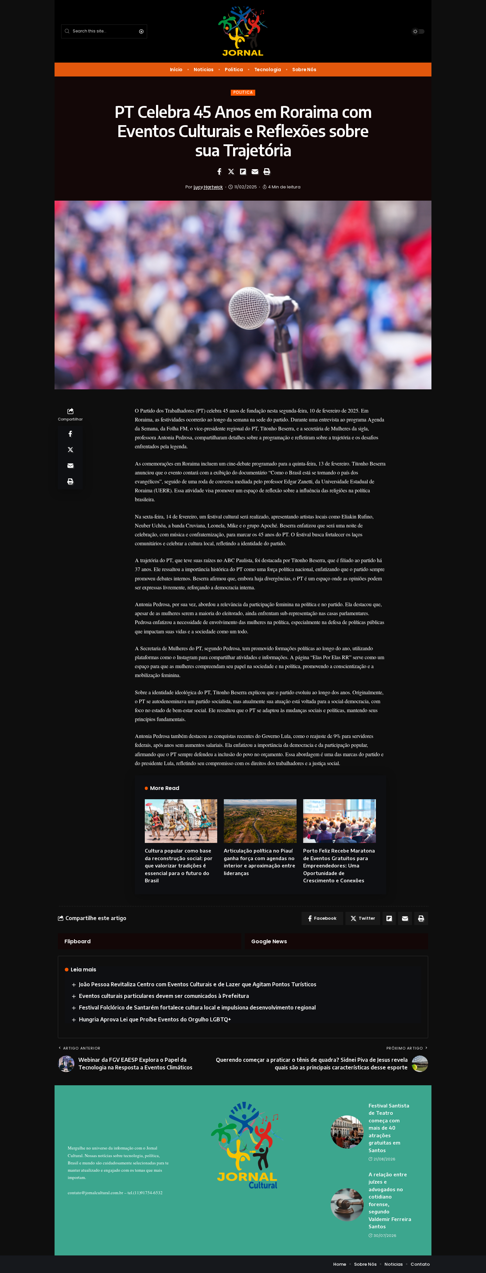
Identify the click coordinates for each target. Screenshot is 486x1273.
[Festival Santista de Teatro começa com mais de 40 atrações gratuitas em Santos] (347, 1132)
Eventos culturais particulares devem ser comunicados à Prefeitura (164, 996)
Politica (243, 92)
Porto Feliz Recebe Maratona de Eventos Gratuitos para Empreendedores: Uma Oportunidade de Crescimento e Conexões (339, 865)
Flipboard (77, 941)
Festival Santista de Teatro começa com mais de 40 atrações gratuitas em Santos (389, 1127)
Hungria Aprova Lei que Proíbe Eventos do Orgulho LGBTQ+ (155, 1019)
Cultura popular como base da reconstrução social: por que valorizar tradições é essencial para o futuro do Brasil (179, 865)
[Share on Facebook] (219, 171)
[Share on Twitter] (231, 171)
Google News (269, 941)
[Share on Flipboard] (243, 171)
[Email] (255, 171)
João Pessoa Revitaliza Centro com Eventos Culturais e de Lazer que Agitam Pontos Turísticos (197, 984)
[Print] (266, 171)
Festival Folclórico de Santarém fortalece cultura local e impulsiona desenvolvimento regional (197, 1007)
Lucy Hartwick (208, 187)
